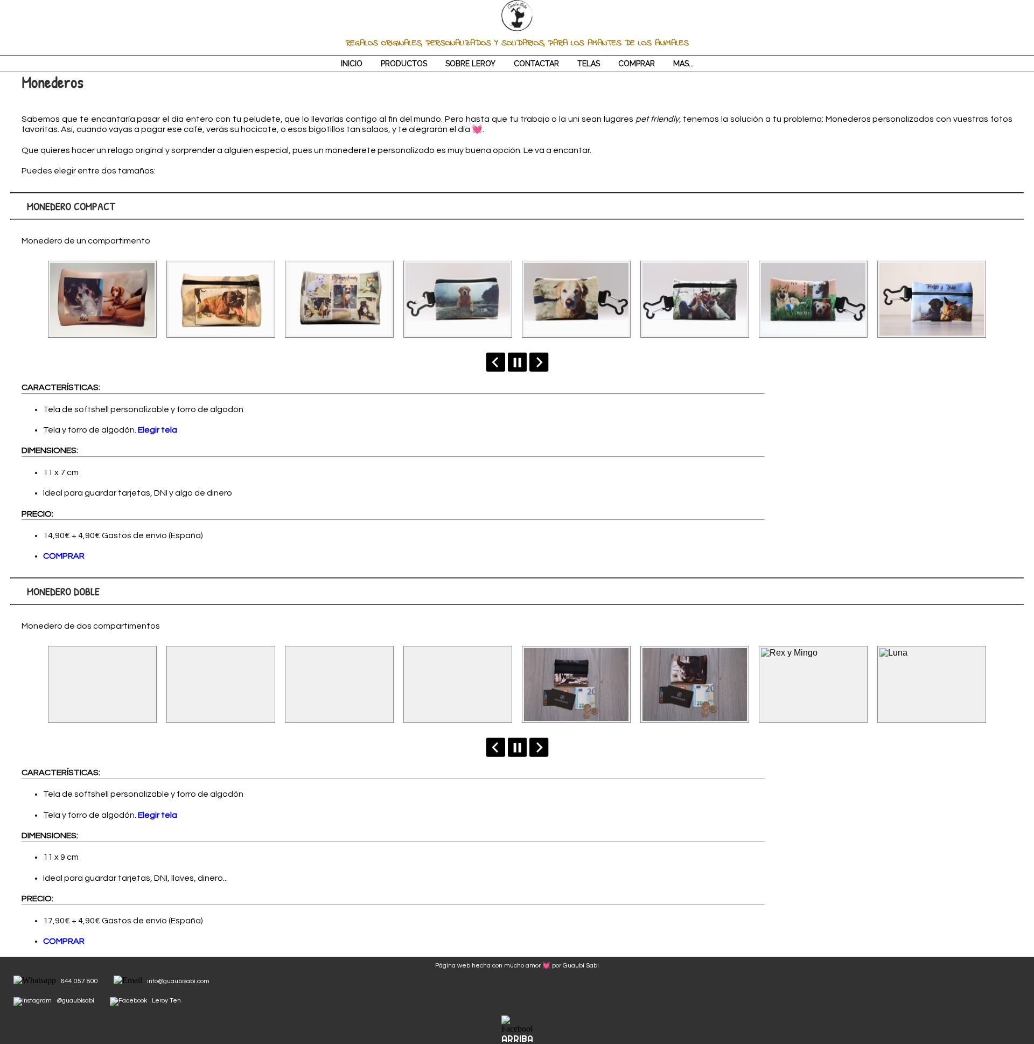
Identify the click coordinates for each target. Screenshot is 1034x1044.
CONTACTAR (536, 63)
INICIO (351, 63)
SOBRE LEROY (470, 63)
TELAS (588, 63)
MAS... (683, 63)
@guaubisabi (75, 1000)
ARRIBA (517, 1039)
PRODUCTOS (404, 63)
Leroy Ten (166, 1000)
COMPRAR (636, 63)
